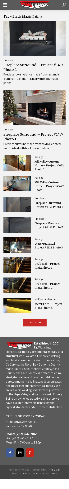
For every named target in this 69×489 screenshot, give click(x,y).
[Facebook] (10, 452)
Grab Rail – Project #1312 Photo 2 (47, 285)
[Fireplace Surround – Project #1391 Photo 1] (17, 204)
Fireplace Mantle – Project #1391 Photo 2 (48, 225)
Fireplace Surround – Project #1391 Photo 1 (48, 205)
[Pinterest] (30, 452)
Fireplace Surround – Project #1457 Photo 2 (33, 67)
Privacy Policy (32, 473)
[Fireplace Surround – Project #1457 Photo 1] (34, 107)
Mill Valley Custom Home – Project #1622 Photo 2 (49, 165)
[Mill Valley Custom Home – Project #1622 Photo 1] (17, 183)
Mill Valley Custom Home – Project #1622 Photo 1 (49, 186)
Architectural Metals (45, 299)
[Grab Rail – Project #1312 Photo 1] (17, 265)
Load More (34, 322)
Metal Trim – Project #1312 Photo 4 (48, 306)
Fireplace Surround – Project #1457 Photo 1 (33, 136)
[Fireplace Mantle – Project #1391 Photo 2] (17, 225)
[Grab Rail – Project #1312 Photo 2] (17, 285)
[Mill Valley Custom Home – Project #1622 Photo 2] (17, 163)
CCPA (46, 473)
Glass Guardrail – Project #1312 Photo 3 (48, 245)
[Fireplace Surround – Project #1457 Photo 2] (34, 38)
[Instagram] (20, 452)
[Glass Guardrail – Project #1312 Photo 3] (17, 245)
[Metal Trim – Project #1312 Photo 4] (17, 305)
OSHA (54, 473)
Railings (38, 157)
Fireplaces (9, 60)
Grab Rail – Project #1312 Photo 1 (47, 265)
